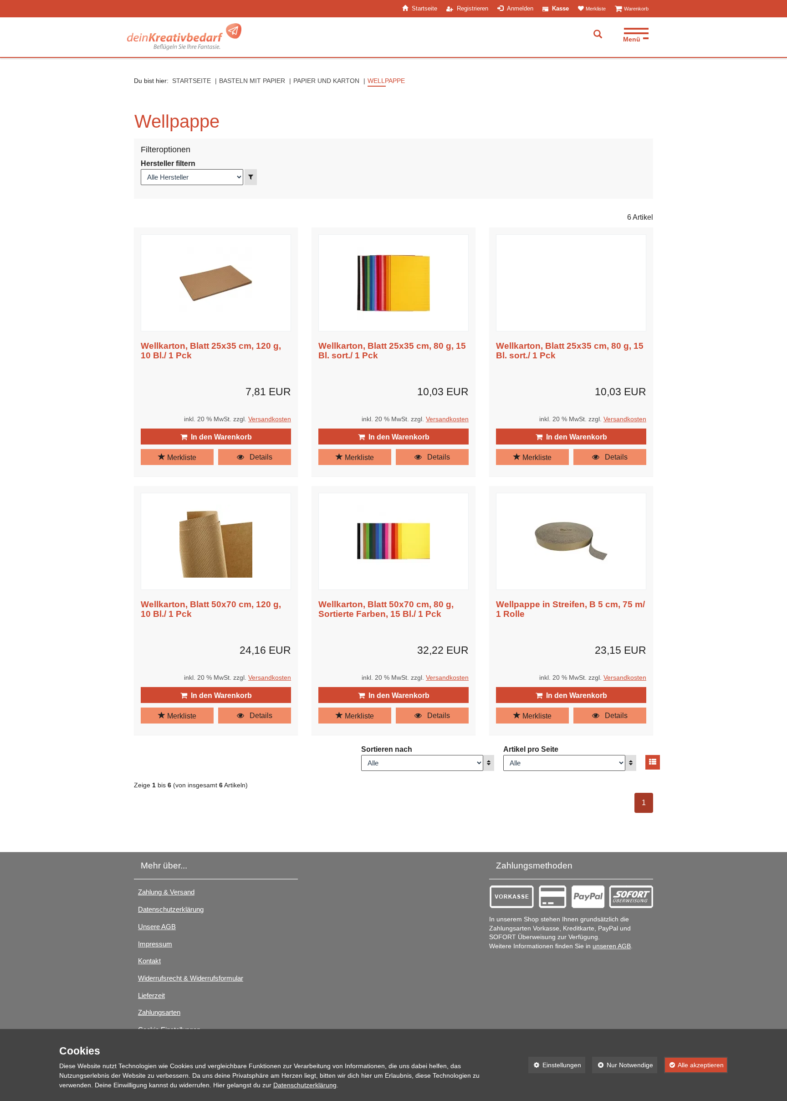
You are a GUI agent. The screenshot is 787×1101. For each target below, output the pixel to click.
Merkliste (180, 457)
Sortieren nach (386, 749)
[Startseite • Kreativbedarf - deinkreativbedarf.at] (184, 36)
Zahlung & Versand (166, 892)
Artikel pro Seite (530, 749)
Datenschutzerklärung (171, 909)
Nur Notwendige (622, 1065)
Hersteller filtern (168, 163)
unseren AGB (612, 946)
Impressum (155, 944)
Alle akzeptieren (694, 1065)
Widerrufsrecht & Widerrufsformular (190, 978)
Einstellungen (555, 1065)
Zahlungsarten (159, 1012)
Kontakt (149, 961)
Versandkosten (269, 419)
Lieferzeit (151, 995)
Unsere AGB (157, 926)
